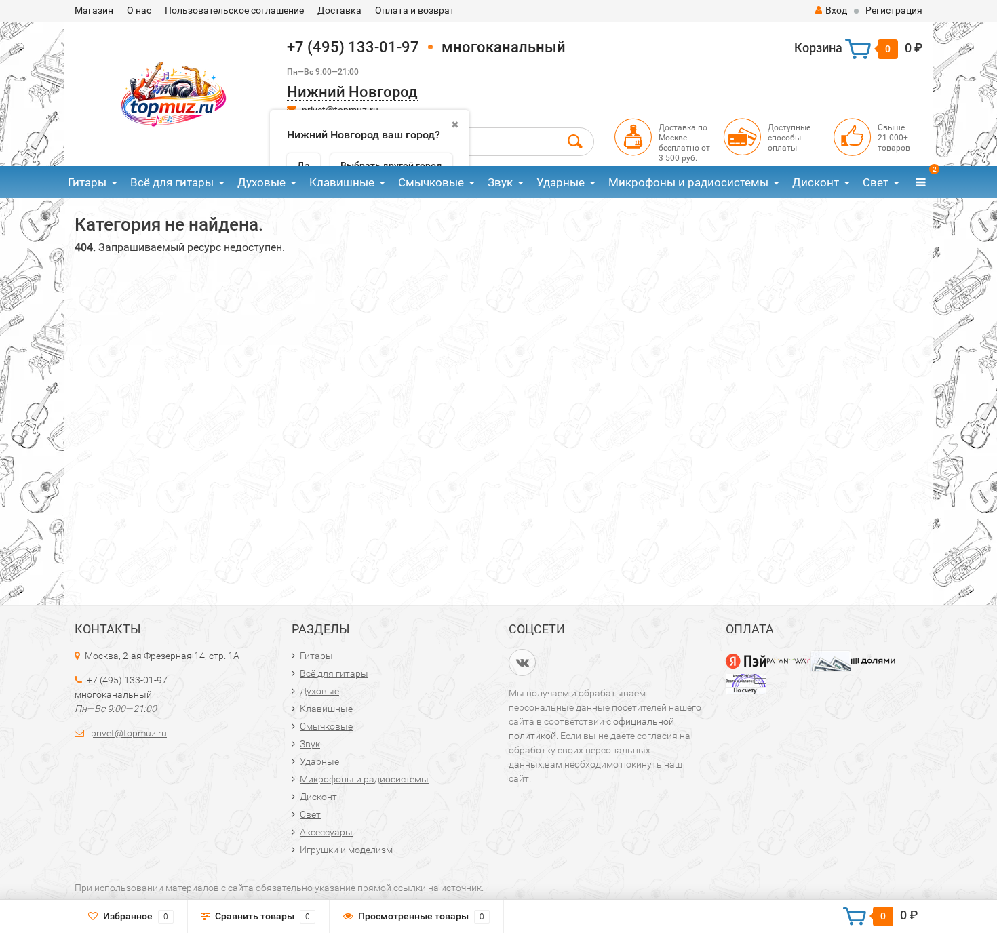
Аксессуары (326, 832)
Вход (836, 10)
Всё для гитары (172, 182)
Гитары (87, 182)
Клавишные (341, 182)
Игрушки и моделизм (346, 849)
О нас (139, 10)
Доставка (339, 10)
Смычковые (431, 182)
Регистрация (893, 10)
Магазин (94, 10)
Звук (500, 182)
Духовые (261, 182)
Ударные (560, 182)
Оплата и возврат (414, 10)
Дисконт (815, 182)
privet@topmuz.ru (129, 733)
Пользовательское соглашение (234, 10)
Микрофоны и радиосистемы (688, 182)
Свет (875, 182)
